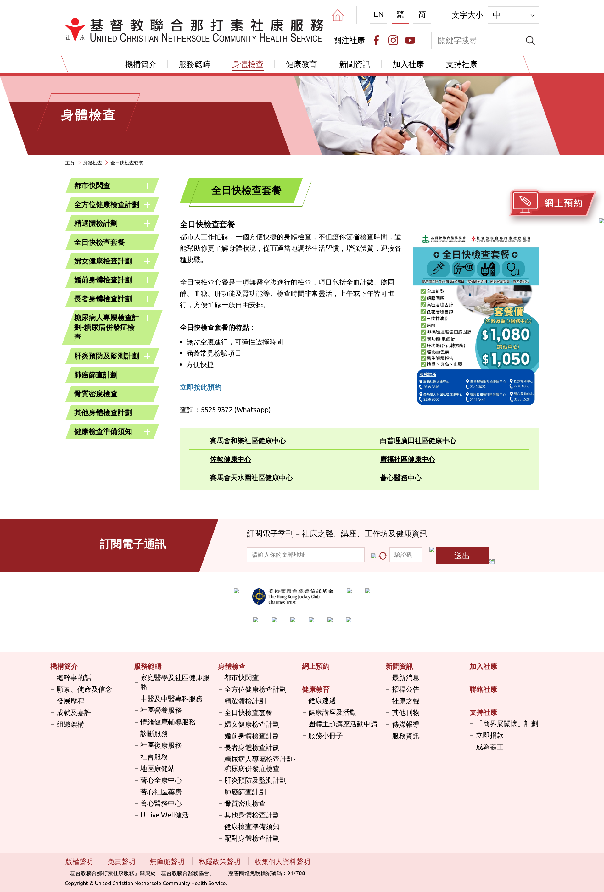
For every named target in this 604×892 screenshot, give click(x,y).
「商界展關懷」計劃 (507, 723)
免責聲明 (122, 861)
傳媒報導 (406, 724)
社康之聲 (406, 701)
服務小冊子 (325, 735)
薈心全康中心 (161, 780)
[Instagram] (393, 40)
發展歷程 (70, 701)
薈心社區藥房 (161, 791)
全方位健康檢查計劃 (106, 204)
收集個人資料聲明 (282, 861)
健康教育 (301, 64)
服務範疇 (194, 64)
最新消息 (406, 677)
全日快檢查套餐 (99, 242)
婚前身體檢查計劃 (103, 280)
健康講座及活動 (332, 712)
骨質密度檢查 (96, 393)
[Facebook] (376, 40)
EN (379, 14)
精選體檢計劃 (96, 223)
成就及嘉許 (74, 712)
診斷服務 (154, 733)
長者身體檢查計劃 (103, 298)
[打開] (147, 186)
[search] (530, 40)
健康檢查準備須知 (103, 431)
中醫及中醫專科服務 (171, 698)
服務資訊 (406, 736)
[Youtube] (410, 40)
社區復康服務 (161, 745)
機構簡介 (141, 64)
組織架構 (70, 724)
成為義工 (490, 747)
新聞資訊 (355, 64)
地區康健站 (157, 768)
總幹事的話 (74, 677)
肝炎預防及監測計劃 (106, 356)
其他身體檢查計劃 (103, 412)
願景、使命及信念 (84, 689)
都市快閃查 (92, 185)
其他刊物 (406, 712)
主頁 (70, 162)
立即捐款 (490, 735)
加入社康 (408, 64)
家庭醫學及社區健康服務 (175, 682)
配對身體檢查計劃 (252, 838)
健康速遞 (322, 700)
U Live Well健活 (164, 815)
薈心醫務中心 (401, 477)
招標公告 (406, 689)
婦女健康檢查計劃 (103, 261)
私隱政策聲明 (220, 861)
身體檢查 (248, 64)
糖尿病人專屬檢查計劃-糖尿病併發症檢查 (106, 327)
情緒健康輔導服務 (168, 722)
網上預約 (316, 666)
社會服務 (154, 757)
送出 (462, 555)
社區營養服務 (161, 710)
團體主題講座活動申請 (343, 724)
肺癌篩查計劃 (96, 375)
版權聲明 (80, 861)
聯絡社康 (483, 689)
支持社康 (462, 64)
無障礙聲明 (168, 861)
